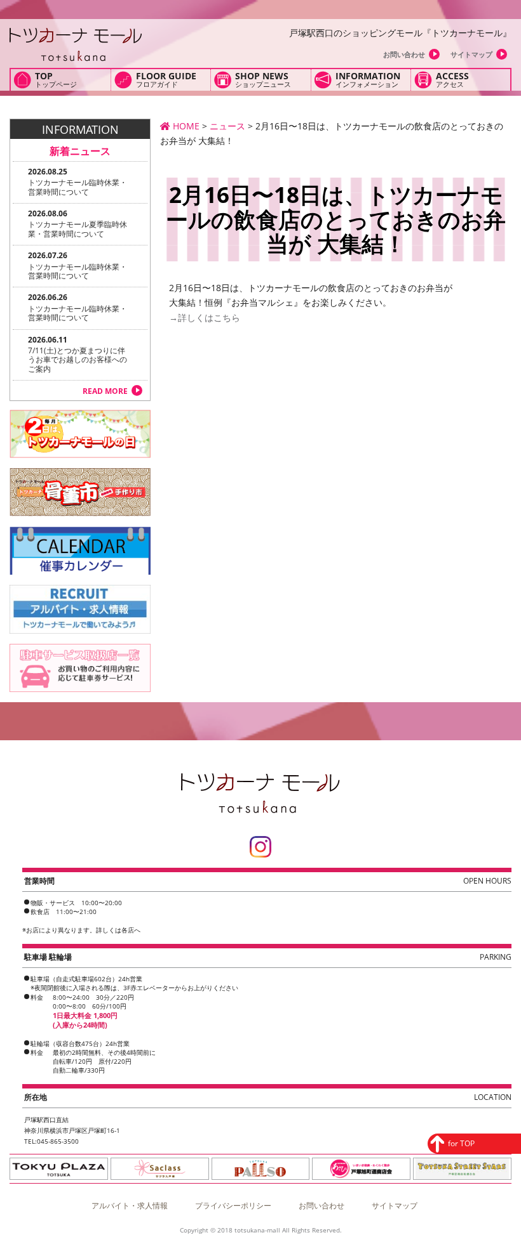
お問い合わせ (404, 54)
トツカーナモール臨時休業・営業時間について (77, 187)
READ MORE (105, 391)
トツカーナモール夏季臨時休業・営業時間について (77, 229)
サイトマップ (471, 54)
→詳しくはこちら (200, 317)
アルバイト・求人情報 (129, 1205)
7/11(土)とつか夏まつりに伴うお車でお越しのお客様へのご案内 (77, 359)
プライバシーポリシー (233, 1205)
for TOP (461, 1143)
